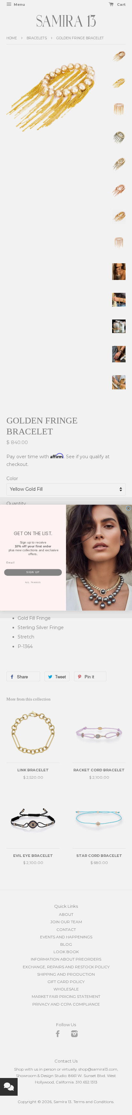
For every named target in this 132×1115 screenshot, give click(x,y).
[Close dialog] (128, 508)
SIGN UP (32, 572)
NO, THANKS (33, 582)
